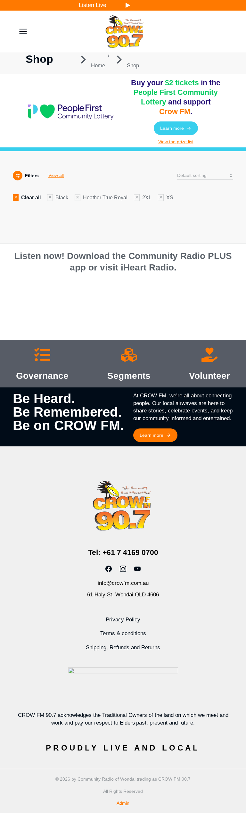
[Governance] (42, 356)
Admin (123, 803)
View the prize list (175, 141)
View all (56, 175)
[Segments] (129, 356)
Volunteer (209, 376)
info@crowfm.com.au (123, 583)
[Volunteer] (209, 356)
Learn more (172, 128)
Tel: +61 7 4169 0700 (123, 552)
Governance (42, 376)
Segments (129, 376)
